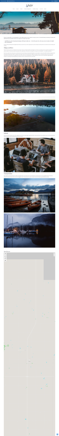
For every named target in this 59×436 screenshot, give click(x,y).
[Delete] (5, 260)
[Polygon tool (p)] (5, 254)
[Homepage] (29, 5)
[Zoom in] (54, 253)
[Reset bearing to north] (54, 255)
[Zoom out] (54, 254)
